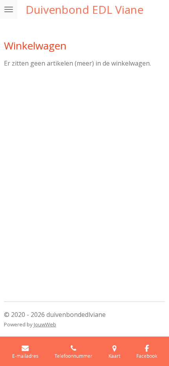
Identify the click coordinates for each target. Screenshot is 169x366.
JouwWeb (45, 324)
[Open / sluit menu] (8, 9)
